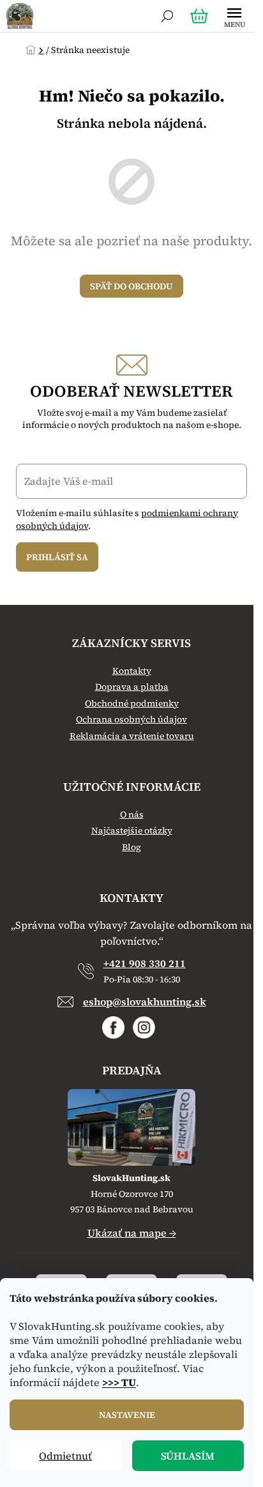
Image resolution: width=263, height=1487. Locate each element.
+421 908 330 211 (144, 963)
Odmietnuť (65, 1456)
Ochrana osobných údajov (131, 719)
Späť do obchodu (131, 286)
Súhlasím (187, 1456)
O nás (132, 815)
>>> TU (119, 1382)
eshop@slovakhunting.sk (144, 1002)
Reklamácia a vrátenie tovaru (132, 736)
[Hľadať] (167, 16)
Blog (131, 847)
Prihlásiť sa (57, 557)
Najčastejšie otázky (131, 831)
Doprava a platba (132, 687)
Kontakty (131, 671)
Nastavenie (127, 1414)
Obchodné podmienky (132, 704)
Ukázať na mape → (131, 1233)
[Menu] (234, 16)
